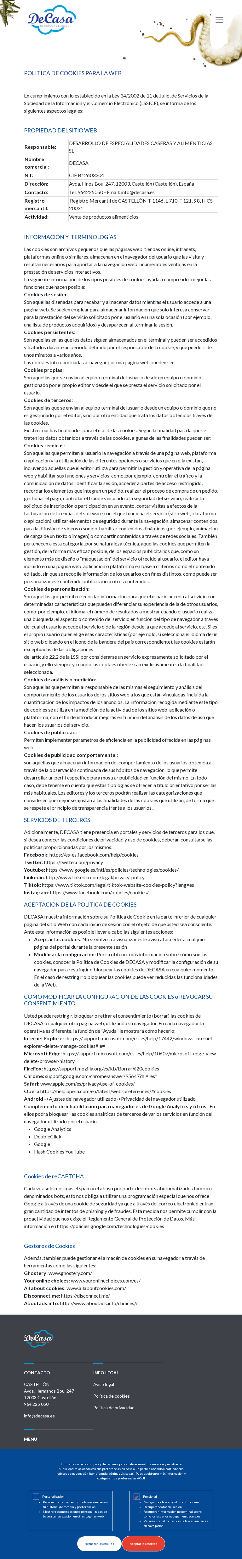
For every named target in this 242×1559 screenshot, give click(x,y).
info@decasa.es (39, 1415)
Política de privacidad (114, 1407)
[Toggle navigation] (219, 20)
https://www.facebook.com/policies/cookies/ (99, 892)
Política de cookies (111, 1396)
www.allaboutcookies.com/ (96, 1288)
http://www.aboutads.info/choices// (99, 1303)
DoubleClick (47, 1136)
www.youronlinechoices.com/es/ (106, 1280)
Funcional (150, 1496)
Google (42, 1144)
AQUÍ (141, 1478)
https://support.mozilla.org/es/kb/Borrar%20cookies (101, 1068)
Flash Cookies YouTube (59, 1151)
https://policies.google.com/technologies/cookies (110, 1226)
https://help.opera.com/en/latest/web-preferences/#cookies (105, 1091)
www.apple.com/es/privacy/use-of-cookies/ (87, 1084)
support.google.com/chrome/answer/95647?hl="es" (101, 1076)
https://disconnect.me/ (85, 1296)
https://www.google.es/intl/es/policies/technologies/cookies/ (113, 870)
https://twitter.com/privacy (73, 862)
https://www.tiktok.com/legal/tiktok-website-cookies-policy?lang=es (118, 885)
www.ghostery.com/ (70, 1273)
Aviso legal (103, 1384)
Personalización (53, 1496)
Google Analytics (52, 1129)
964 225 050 (36, 1404)
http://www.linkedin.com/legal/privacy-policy (95, 877)
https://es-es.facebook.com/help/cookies (94, 855)
